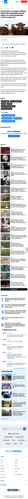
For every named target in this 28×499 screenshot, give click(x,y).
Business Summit (18, 474)
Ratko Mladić (6, 440)
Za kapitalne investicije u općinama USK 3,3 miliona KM (19, 386)
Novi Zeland (5, 101)
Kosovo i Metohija (6, 118)
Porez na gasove (6, 108)
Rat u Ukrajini (17, 118)
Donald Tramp (21, 440)
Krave (3, 103)
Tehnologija (14, 187)
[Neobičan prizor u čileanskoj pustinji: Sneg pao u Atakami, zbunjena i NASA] (5, 260)
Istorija (12, 179)
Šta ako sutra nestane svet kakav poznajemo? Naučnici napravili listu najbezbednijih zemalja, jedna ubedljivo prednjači (18, 276)
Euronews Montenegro (8, 115)
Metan (9, 103)
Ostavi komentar (14, 136)
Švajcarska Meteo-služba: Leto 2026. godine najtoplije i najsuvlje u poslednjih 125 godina (19, 268)
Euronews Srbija (19, 437)
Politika (9, 344)
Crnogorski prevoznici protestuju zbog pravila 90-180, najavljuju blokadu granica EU (16, 365)
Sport (16, 465)
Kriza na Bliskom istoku (8, 121)
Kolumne (2, 471)
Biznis (16, 462)
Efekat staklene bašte (8, 106)
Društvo (15, 374)
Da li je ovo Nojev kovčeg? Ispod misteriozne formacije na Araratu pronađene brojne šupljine (19, 252)
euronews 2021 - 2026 (14, 495)
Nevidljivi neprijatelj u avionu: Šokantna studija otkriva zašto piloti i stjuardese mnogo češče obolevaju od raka (18, 229)
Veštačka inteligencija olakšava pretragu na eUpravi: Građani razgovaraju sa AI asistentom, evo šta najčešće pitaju (16, 356)
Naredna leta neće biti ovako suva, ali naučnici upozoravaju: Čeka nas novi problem (15, 300)
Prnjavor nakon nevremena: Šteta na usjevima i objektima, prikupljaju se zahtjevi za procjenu (19, 413)
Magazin (7, 8)
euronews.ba (7, 371)
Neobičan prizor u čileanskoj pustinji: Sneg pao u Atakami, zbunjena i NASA (18, 260)
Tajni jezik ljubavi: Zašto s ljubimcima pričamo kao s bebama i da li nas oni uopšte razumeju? (18, 221)
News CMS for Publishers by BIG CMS (14, 497)
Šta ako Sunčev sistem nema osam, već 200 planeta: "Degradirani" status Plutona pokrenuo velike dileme (18, 158)
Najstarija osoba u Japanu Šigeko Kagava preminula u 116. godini (19, 174)
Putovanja (17, 468)
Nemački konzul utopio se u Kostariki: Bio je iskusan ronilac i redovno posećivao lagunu (19, 205)
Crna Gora (9, 361)
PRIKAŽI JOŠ (5, 418)
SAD (21, 443)
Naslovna (2, 8)
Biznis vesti (9, 333)
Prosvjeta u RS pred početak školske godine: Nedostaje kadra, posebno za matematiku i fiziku (19, 404)
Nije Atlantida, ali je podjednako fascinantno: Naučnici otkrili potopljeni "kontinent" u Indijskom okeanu (17, 245)
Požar (13, 440)
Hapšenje (8, 443)
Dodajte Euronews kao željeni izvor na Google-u (15, 44)
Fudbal (8, 339)
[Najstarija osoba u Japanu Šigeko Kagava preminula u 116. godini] (5, 174)
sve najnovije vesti (19, 368)
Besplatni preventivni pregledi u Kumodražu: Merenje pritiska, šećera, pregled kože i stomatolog (19, 237)
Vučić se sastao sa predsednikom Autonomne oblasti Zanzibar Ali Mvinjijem (15, 348)
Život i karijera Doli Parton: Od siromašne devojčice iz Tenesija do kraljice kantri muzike (18, 166)
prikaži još (14, 289)
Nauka (12, 155)
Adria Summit (3, 477)
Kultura (2, 465)
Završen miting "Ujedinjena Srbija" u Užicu (14, 318)
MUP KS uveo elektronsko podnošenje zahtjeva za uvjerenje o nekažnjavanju (19, 395)
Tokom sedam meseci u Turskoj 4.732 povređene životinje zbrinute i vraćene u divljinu (18, 284)
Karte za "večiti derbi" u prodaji (14, 341)
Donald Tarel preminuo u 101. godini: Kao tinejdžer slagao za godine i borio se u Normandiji (19, 182)
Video (16, 471)
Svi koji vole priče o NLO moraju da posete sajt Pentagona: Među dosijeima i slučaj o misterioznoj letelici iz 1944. (18, 213)
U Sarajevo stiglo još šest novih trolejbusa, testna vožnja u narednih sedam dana (19, 378)
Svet (2, 462)
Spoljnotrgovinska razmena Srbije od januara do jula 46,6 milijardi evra (16, 335)
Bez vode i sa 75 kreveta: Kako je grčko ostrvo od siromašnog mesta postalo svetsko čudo (15, 306)
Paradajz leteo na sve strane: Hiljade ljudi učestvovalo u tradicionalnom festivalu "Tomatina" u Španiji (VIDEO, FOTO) (18, 151)
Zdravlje (13, 226)
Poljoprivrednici (16, 101)
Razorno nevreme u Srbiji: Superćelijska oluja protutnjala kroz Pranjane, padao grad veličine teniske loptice (15, 312)
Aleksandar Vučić (9, 437)
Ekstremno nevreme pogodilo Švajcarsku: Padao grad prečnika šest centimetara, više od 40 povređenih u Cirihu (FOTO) (15, 325)
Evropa (16, 460)
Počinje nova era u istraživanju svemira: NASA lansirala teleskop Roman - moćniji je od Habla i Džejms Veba (19, 190)
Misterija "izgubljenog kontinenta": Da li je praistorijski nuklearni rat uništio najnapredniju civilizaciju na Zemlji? (19, 198)
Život (12, 8)
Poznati (12, 163)
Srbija (2, 460)
